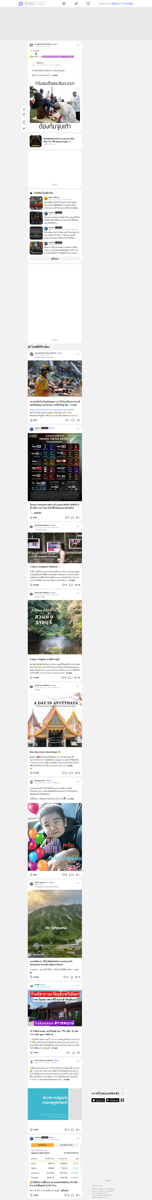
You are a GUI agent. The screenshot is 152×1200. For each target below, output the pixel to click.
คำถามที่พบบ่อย (110, 1189)
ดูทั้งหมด (55, 258)
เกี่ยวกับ (94, 1189)
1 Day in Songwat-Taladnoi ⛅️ (45, 566)
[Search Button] (26, 3)
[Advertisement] (76, 23)
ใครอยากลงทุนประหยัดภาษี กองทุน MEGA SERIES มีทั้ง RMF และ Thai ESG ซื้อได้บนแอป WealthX (54, 506)
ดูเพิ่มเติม (38, 513)
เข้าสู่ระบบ (115, 3)
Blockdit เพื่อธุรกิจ (97, 1197)
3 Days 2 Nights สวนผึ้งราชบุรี (44, 659)
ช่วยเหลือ (101, 1189)
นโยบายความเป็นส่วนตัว (99, 1193)
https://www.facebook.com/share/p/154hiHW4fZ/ (52, 409)
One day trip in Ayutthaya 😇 (45, 752)
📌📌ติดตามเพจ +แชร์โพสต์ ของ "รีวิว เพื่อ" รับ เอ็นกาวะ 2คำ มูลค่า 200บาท (54, 1033)
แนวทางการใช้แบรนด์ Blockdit (101, 1195)
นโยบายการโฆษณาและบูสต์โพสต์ (102, 1191)
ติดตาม (55, 44)
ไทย (105, 1197)
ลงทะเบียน (128, 3)
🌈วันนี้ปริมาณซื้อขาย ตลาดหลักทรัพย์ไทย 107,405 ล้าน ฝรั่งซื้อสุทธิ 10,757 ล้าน (54, 1184)
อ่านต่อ (55, 75)
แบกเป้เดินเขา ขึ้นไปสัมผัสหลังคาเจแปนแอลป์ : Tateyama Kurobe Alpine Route (51, 963)
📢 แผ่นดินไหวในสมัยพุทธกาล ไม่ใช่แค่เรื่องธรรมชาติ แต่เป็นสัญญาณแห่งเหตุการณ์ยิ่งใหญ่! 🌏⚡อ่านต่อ (55, 403)
